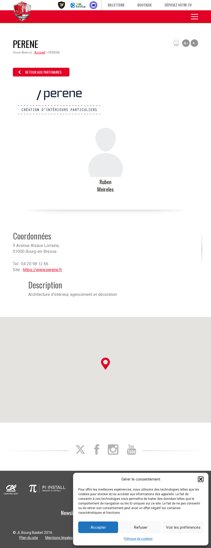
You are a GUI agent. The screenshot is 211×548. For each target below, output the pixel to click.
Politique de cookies (138, 539)
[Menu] (194, 16)
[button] (200, 479)
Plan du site (28, 538)
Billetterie (116, 4)
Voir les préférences (183, 527)
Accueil (39, 52)
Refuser (140, 527)
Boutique (144, 4)
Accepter (98, 527)
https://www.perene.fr (42, 269)
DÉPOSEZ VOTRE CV (178, 4)
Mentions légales (59, 538)
